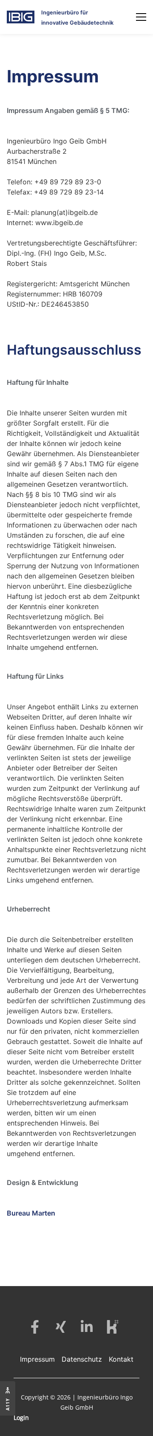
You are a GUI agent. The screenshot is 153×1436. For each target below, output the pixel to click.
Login (21, 1417)
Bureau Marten (31, 1213)
